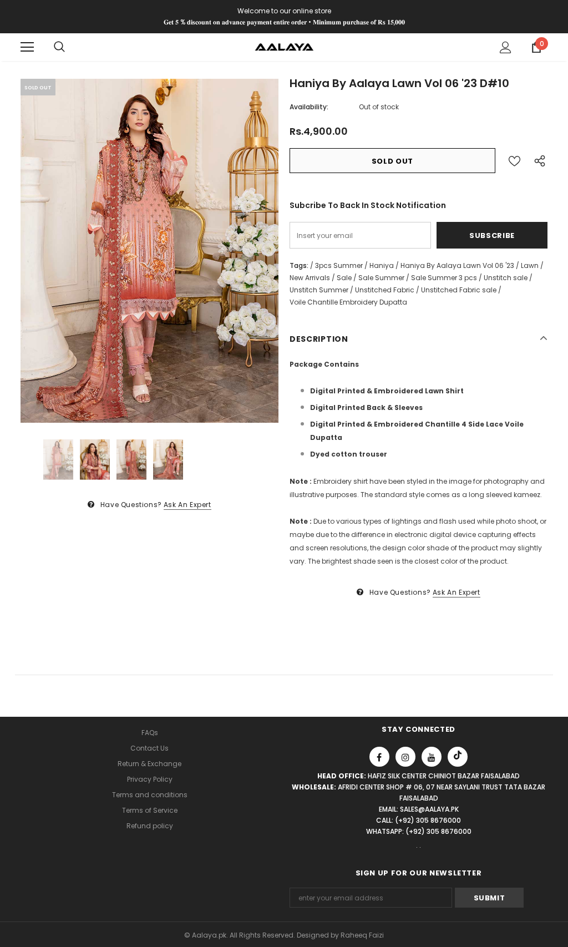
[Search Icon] (59, 47)
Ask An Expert (187, 504)
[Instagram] (405, 757)
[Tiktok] (458, 757)
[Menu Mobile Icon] (27, 47)
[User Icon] (505, 47)
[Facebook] (379, 757)
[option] (149, 251)
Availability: (309, 107)
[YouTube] (432, 757)
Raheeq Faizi (362, 935)
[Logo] (284, 46)
